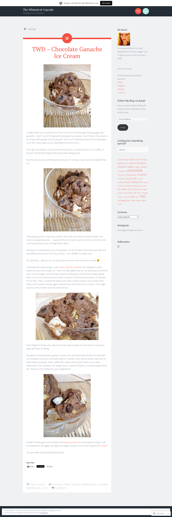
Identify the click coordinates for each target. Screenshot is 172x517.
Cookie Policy (44, 513)
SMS (132, 196)
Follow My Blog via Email (131, 100)
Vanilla (132, 200)
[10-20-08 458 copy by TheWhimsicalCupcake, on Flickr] (67, 95)
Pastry (120, 193)
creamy (67, 484)
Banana (126, 159)
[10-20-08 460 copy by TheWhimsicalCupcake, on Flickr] (67, 316)
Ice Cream (121, 186)
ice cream (102, 484)
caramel (144, 167)
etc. (136, 178)
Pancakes (143, 189)
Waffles (143, 200)
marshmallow (33, 488)
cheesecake (122, 171)
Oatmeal (136, 189)
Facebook (121, 92)
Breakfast (141, 163)
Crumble (121, 179)
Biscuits (144, 159)
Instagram (121, 86)
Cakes (130, 166)
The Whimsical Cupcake (38, 10)
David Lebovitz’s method (70, 267)
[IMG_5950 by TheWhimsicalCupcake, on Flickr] (123, 45)
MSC (119, 189)
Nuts (130, 189)
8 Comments (60, 488)
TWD (142, 196)
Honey (145, 182)
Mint (144, 186)
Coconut (121, 175)
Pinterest (120, 89)
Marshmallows (137, 186)
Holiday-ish (136, 182)
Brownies (122, 167)
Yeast (120, 204)
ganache (76, 484)
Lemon (128, 186)
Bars (132, 159)
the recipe (102, 445)
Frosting (121, 182)
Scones (126, 197)
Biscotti (137, 160)
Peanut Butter (128, 193)
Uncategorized (123, 200)
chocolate (57, 484)
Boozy (127, 163)
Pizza (139, 193)
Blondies (121, 163)
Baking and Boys (70, 442)
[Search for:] (133, 149)
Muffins (124, 189)
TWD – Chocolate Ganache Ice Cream (67, 52)
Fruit (126, 182)
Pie (135, 193)
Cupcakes (129, 178)
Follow (122, 127)
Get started (106, 3)
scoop (44, 488)
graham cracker (89, 484)
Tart (137, 197)
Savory (120, 197)
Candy (137, 167)
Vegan (138, 200)
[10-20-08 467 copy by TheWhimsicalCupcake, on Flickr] (67, 199)
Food (140, 179)
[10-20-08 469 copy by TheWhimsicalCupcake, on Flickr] (67, 405)
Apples (120, 159)
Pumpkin (145, 193)
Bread (133, 163)
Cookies (142, 174)
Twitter (119, 82)
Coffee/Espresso (131, 175)
